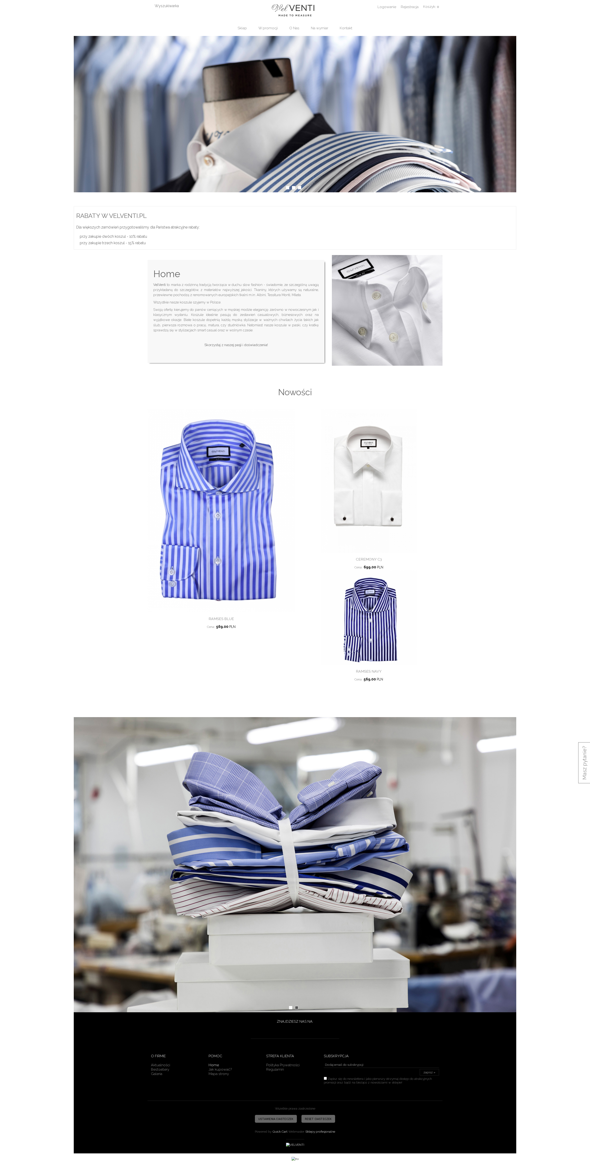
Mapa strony (219, 1074)
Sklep (242, 28)
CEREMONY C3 (369, 559)
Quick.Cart (279, 1131)
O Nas (294, 28)
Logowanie (387, 7)
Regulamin (275, 1069)
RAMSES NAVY (369, 671)
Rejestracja (410, 7)
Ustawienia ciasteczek (275, 1119)
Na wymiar (319, 28)
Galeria (156, 1074)
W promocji (268, 28)
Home (214, 1065)
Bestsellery (160, 1069)
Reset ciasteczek (318, 1119)
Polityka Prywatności (283, 1065)
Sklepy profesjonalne (320, 1131)
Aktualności (160, 1065)
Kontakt (346, 28)
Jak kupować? (220, 1069)
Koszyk (429, 6)
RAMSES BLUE (221, 619)
